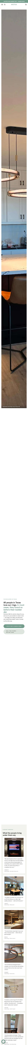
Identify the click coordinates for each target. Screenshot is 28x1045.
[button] (3, 1042)
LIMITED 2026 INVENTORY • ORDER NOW (14, 1)
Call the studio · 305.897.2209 (11, 631)
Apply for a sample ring (14, 626)
